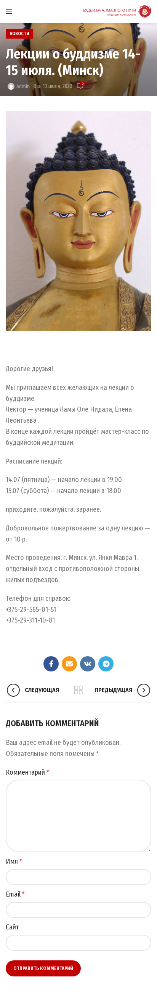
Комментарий (27, 772)
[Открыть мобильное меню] (9, 11)
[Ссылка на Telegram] (106, 663)
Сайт (12, 927)
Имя (14, 861)
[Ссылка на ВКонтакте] (87, 663)
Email (15, 894)
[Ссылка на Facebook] (51, 663)
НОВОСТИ (19, 33)
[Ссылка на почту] (69, 663)
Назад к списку (78, 690)
